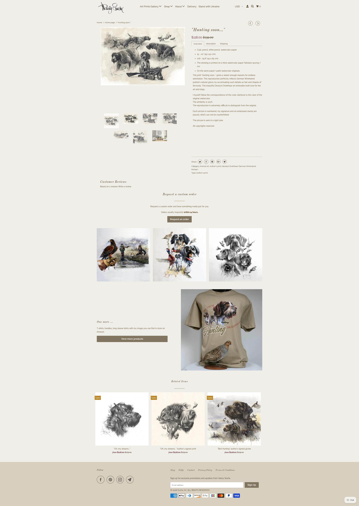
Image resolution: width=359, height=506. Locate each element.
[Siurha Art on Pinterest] (111, 479)
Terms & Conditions (225, 470)
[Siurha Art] (111, 8)
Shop (167, 6)
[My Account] (248, 6)
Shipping (224, 44)
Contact (191, 470)
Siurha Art (182, 490)
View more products (132, 339)
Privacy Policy (205, 470)
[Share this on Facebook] (205, 162)
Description (211, 44)
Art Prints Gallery (149, 6)
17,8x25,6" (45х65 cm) (222, 138)
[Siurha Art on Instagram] (121, 479)
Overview (198, 44)
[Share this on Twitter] (199, 162)
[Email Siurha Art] (130, 479)
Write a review (124, 186)
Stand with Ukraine (209, 6)
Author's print (215, 166)
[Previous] (251, 23)
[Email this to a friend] (224, 162)
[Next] (258, 23)
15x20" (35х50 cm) (201, 138)
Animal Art (204, 166)
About (178, 6)
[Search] (253, 6)
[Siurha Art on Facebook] (101, 479)
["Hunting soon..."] (143, 56)
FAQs (181, 470)
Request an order (179, 219)
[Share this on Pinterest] (212, 162)
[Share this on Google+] (218, 162)
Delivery (191, 6)
